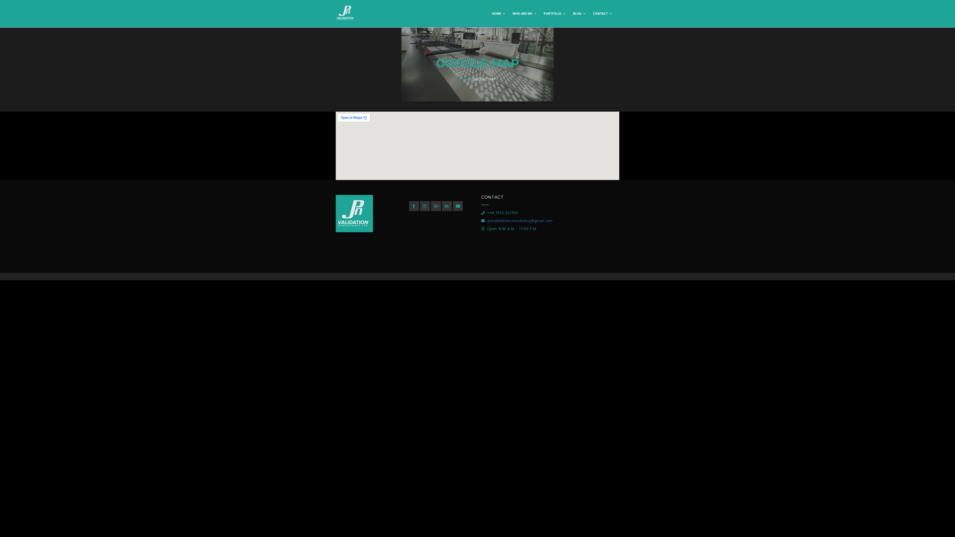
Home (497, 13)
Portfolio (553, 13)
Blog (577, 13)
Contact (601, 13)
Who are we (523, 13)
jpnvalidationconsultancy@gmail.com (520, 220)
